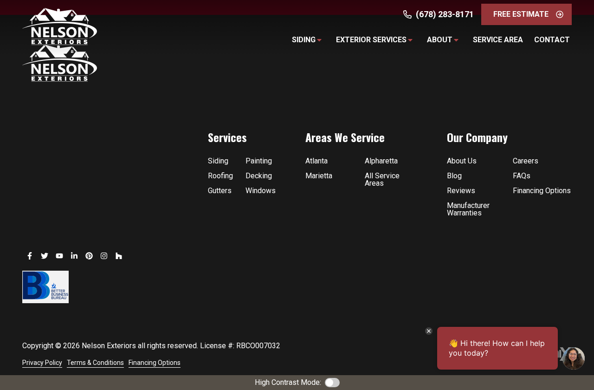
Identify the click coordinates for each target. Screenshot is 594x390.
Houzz (118, 255)
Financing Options (155, 362)
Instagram (104, 255)
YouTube (59, 255)
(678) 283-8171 (445, 14)
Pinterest (89, 255)
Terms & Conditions (95, 362)
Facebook (29, 255)
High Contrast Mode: (288, 382)
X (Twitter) (44, 255)
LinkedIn (74, 255)
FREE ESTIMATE (521, 14)
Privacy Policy (42, 362)
